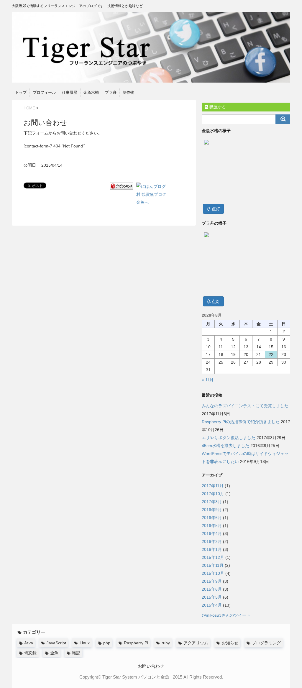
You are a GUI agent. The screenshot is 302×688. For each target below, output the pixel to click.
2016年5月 (212, 525)
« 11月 (208, 379)
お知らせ (230, 643)
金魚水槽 (91, 92)
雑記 (76, 653)
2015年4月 (212, 605)
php (106, 643)
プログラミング (266, 643)
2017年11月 (213, 485)
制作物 (128, 92)
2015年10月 (213, 573)
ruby (166, 643)
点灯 (215, 208)
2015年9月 (212, 581)
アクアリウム (195, 643)
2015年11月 (213, 565)
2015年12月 (213, 557)
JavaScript (56, 643)
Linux (85, 643)
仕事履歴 (69, 92)
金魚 (54, 653)
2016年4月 (212, 533)
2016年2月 (212, 541)
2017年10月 (213, 493)
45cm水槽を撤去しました (225, 445)
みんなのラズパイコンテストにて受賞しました (245, 405)
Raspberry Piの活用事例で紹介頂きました (241, 421)
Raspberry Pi (136, 643)
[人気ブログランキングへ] (121, 186)
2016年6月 (212, 517)
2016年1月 (212, 549)
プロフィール (44, 92)
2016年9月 (212, 509)
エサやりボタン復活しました (228, 437)
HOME (29, 108)
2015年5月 (212, 597)
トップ (21, 92)
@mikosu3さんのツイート (226, 615)
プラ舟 (110, 92)
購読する (217, 107)
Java (28, 643)
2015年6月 (212, 589)
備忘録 (30, 653)
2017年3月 (212, 501)
